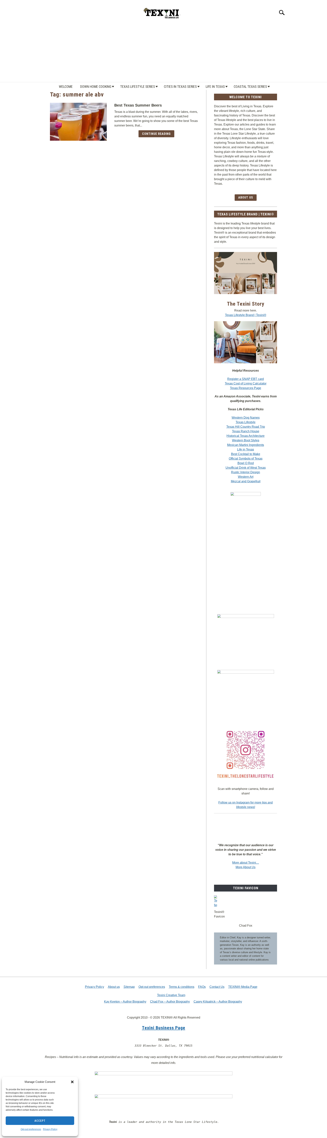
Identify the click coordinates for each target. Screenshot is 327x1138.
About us (114, 986)
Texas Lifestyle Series (137, 87)
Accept (39, 1120)
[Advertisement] (163, 53)
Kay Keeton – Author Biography (125, 1001)
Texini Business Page (163, 1027)
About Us (245, 197)
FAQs (202, 986)
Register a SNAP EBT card (245, 379)
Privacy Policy (50, 1129)
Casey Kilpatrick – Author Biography (218, 1001)
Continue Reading (156, 134)
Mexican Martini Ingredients (245, 445)
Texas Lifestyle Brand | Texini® (245, 315)
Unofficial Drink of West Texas (246, 467)
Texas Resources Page (245, 388)
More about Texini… (245, 862)
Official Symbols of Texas (245, 458)
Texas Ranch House (245, 431)
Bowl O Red (245, 463)
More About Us (245, 867)
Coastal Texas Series (250, 87)
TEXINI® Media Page (242, 986)
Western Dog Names (246, 417)
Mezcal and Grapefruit (245, 481)
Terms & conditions (181, 986)
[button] (72, 1082)
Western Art (245, 476)
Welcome (66, 87)
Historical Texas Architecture (246, 435)
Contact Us (216, 986)
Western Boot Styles (245, 440)
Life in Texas (215, 87)
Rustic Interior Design (245, 472)
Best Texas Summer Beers (138, 105)
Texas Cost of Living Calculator (245, 383)
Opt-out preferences (31, 1129)
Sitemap (129, 986)
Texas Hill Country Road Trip (245, 426)
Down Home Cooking (95, 87)
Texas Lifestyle (245, 422)
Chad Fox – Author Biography (170, 1001)
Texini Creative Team (171, 995)
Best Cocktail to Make (245, 454)
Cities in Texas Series (180, 87)
